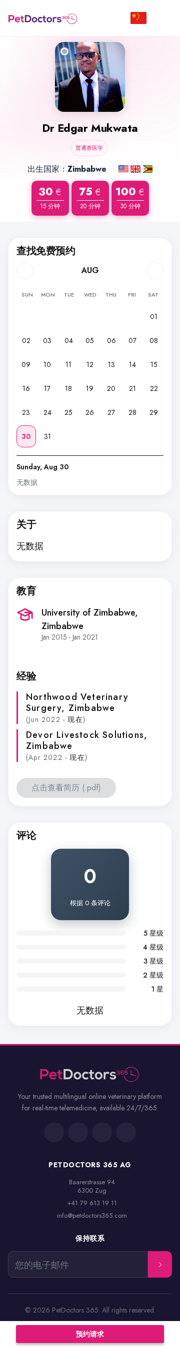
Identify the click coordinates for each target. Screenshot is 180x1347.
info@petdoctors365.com (92, 1215)
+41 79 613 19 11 (92, 1203)
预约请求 (90, 1334)
